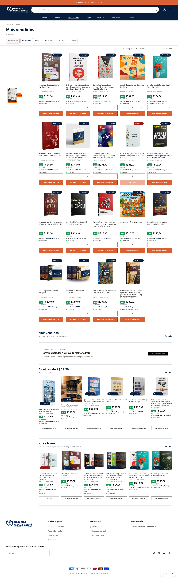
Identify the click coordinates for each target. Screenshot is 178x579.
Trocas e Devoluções (55, 531)
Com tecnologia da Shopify (99, 573)
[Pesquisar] (155, 9)
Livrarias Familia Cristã (82, 573)
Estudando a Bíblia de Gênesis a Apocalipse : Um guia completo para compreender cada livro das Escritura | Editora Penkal (77, 156)
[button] (169, 9)
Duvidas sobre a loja (96, 535)
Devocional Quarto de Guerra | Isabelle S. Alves (49, 86)
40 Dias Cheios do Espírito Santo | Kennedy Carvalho (49, 410)
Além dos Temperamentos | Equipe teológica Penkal (69, 406)
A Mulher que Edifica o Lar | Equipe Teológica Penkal (159, 86)
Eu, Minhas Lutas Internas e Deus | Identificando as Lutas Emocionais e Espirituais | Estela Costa (78, 87)
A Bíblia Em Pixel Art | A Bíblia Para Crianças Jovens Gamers (104, 292)
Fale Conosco (53, 539)
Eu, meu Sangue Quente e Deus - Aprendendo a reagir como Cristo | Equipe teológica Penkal (105, 224)
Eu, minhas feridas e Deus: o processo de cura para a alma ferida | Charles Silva (103, 87)
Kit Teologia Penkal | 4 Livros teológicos (48, 292)
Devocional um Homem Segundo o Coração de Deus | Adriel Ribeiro (50, 223)
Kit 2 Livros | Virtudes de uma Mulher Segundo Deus (160, 475)
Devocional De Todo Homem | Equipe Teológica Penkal (76, 223)
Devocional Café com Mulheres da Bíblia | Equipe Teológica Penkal (50, 155)
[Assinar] (47, 553)
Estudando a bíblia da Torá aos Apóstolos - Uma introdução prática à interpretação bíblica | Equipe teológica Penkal (131, 293)
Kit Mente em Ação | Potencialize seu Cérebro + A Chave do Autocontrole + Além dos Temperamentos (116, 476)
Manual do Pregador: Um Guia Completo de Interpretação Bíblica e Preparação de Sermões (159, 156)
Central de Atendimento (57, 527)
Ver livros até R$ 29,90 (158, 353)
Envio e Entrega (53, 535)
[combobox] (95, 10)
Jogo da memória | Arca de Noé (131, 222)
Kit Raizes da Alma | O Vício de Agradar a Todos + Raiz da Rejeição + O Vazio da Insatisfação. (48, 476)
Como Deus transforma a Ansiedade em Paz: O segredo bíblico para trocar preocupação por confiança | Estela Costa (161, 402)
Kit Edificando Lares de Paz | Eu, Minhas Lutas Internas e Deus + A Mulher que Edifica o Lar (139, 475)
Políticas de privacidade (98, 531)
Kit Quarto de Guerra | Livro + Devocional (70, 475)
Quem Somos (94, 527)
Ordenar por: (127, 49)
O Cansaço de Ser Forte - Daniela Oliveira (116, 401)
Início (7, 25)
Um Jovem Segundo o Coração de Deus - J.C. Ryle (139, 401)
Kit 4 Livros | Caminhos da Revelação (75, 292)
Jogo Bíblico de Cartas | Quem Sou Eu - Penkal (132, 86)
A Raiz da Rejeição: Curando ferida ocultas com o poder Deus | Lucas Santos (132, 156)
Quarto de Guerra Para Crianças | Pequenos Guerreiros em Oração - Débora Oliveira (94, 401)
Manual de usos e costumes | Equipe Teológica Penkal (157, 223)
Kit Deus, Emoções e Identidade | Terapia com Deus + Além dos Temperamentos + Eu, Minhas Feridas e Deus (94, 476)
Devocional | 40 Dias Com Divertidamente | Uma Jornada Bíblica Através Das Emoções (104, 156)
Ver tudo (168, 336)
